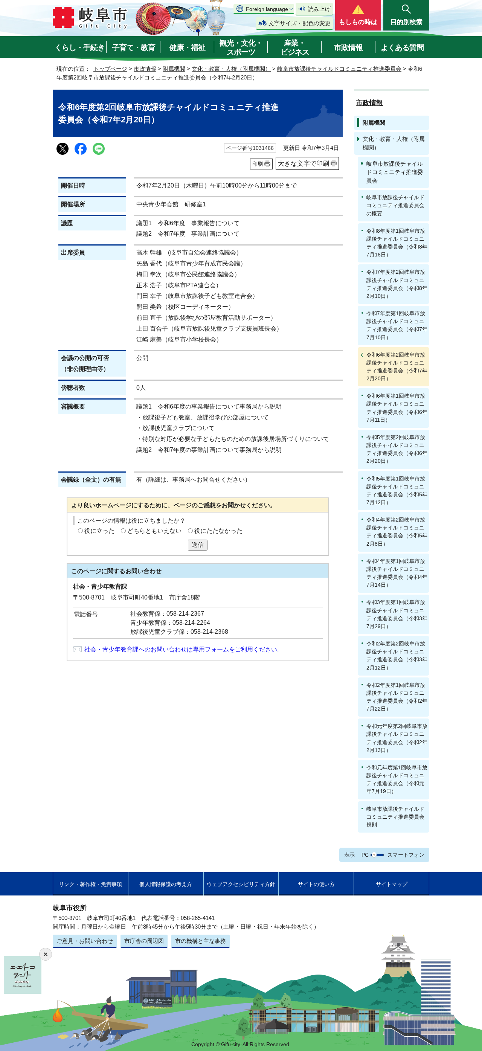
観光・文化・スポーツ (241, 47)
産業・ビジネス (295, 47)
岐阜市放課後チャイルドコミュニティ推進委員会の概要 (395, 205)
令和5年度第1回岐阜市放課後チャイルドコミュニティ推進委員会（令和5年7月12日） (396, 490)
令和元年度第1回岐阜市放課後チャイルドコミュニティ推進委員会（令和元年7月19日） (396, 779)
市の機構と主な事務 (200, 941)
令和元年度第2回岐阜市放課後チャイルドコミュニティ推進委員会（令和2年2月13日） (396, 738)
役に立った (99, 531)
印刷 (257, 164)
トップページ (110, 69)
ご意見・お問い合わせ (84, 941)
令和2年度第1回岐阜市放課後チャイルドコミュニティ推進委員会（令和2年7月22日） (396, 697)
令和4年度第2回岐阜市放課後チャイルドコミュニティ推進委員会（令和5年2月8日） (396, 531)
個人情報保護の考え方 (165, 884)
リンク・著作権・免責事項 (90, 884)
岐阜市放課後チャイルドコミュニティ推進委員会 (339, 69)
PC (365, 855)
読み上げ (319, 9)
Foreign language (267, 9)
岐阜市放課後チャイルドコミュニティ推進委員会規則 (395, 817)
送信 (198, 545)
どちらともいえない (154, 531)
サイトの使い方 (316, 884)
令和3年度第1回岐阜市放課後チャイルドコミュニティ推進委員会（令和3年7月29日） (396, 614)
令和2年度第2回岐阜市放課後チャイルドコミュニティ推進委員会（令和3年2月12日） (396, 655)
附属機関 (174, 69)
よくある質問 (402, 47)
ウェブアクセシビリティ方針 (241, 884)
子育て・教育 (133, 47)
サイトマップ (391, 884)
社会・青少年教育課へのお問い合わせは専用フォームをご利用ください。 (183, 649)
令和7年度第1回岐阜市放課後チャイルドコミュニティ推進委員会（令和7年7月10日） (396, 325)
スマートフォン (405, 855)
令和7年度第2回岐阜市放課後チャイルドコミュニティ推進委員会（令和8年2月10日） (396, 284)
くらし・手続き (80, 47)
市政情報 (348, 47)
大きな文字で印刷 (303, 163)
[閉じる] (46, 954)
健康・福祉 (187, 47)
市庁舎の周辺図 (144, 941)
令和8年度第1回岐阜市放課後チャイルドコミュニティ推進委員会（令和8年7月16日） (396, 243)
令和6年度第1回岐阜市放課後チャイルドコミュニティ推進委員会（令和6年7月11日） (396, 408)
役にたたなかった (218, 531)
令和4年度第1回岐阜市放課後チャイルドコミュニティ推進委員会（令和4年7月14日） (396, 573)
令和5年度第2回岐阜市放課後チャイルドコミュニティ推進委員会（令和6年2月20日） (396, 449)
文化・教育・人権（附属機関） (231, 69)
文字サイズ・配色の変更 (299, 23)
